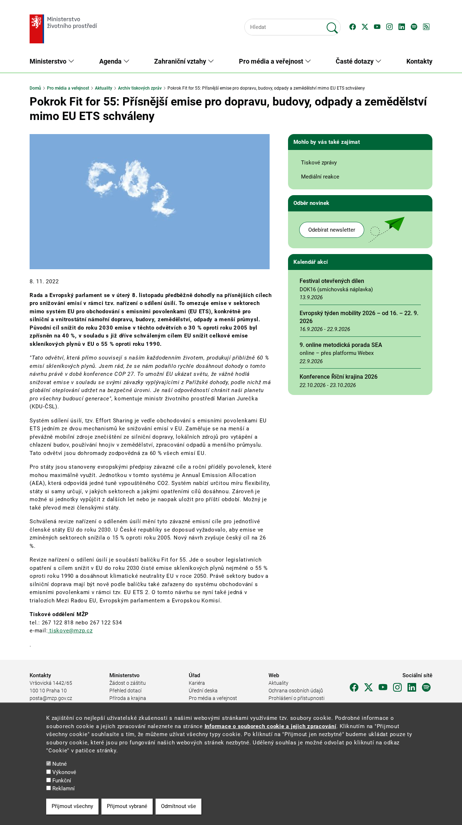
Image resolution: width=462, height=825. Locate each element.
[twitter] (368, 687)
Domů (35, 88)
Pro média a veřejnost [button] (272, 61)
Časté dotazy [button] (355, 61)
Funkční (61, 780)
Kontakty (419, 61)
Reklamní (63, 788)
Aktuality (103, 88)
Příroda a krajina (127, 698)
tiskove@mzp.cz (70, 630)
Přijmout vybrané (127, 806)
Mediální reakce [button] (320, 176)
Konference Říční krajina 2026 (339, 376)
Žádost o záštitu (127, 683)
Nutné (59, 764)
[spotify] (426, 687)
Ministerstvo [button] (49, 61)
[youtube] (383, 687)
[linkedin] (411, 687)
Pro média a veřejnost (68, 88)
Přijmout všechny (72, 806)
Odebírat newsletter (331, 230)
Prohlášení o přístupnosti (296, 698)
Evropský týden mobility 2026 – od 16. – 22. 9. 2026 (359, 317)
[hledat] (332, 25)
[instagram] (397, 687)
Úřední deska (203, 690)
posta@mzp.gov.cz (51, 698)
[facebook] (354, 687)
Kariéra (197, 683)
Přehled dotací (125, 690)
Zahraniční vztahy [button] (181, 61)
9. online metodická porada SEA (341, 344)
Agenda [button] (111, 61)
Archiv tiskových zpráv (140, 88)
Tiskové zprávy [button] (319, 162)
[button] (352, 27)
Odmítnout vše (178, 806)
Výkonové (64, 772)
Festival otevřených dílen (332, 281)
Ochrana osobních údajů (296, 690)
